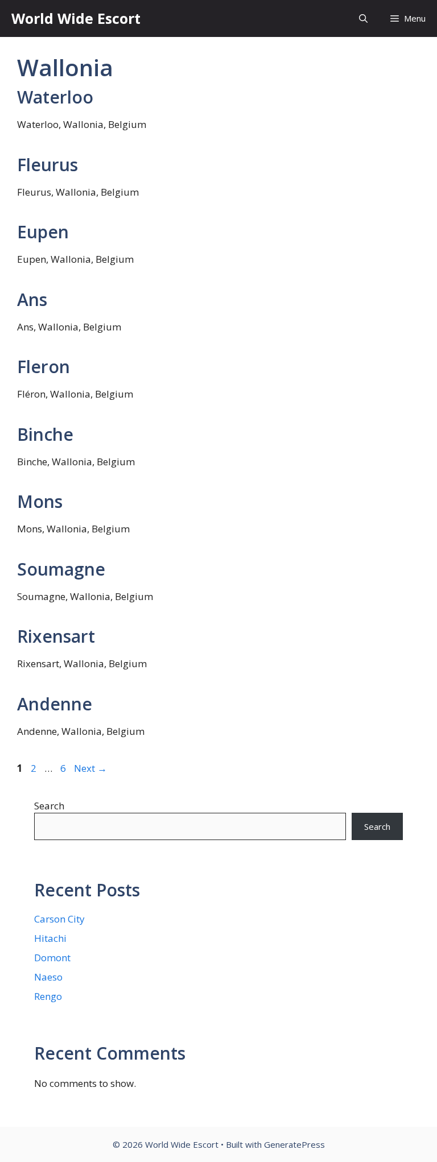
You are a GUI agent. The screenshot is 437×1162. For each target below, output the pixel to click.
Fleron (43, 366)
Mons (40, 501)
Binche (45, 434)
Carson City (59, 918)
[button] (363, 18)
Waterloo (55, 97)
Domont (52, 957)
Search (49, 805)
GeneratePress (294, 1144)
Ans (32, 299)
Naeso (48, 976)
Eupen (43, 231)
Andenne (54, 704)
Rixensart (56, 636)
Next (90, 768)
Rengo (48, 996)
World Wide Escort (76, 18)
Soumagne (61, 569)
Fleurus (47, 164)
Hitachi (50, 938)
